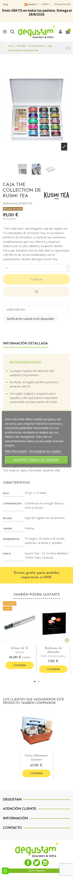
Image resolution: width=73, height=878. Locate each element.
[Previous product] (67, 48)
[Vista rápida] (23, 643)
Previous (5, 640)
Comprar (36, 279)
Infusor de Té (19, 648)
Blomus (19, 652)
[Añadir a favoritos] (36, 292)
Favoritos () (63, 4)
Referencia (10, 203)
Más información (16, 451)
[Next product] (69, 48)
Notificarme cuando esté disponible (30, 319)
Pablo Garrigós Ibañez (53, 656)
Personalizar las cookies (45, 451)
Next (66, 640)
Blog (5, 4)
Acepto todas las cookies (36, 460)
